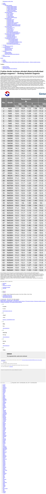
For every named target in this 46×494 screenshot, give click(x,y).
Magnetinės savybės (8, 50)
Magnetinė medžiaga (8, 12)
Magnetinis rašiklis (10, 21)
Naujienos (4, 51)
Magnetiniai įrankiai (8, 26)
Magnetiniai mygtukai (11, 34)
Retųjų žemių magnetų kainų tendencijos (12, 54)
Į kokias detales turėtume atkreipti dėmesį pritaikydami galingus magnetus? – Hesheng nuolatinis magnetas (21, 62)
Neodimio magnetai (8, 5)
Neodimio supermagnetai (4, 302)
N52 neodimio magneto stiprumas (16, 302)
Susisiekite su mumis (6, 56)
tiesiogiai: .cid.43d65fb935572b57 (9, 319)
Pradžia (4, 3)
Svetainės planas (10, 300)
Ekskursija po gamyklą (9, 46)
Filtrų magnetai (10, 28)
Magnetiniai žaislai (8, 18)
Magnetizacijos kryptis (9, 48)
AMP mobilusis (16, 300)
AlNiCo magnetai (10, 13)
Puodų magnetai (10, 30)
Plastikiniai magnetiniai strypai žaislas (13, 24)
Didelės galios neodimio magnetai (6, 301)
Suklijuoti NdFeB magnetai (12, 17)
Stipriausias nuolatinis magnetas (39, 301)
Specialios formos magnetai (12, 11)
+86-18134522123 (6, 328)
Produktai (4, 4)
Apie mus (4, 288)
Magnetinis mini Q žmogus (12, 23)
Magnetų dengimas (8, 49)
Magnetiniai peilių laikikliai (12, 36)
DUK (4, 55)
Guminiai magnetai (10, 16)
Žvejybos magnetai (10, 29)
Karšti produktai (3, 300)
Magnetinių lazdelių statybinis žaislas (13, 25)
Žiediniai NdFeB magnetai (12, 8)
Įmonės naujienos (8, 52)
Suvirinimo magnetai (11, 27)
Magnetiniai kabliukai (11, 35)
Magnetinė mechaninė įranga (10, 37)
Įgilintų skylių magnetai (11, 10)
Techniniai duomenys (6, 47)
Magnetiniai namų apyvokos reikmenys (12, 33)
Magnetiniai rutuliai (10, 19)
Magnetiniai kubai (10, 20)
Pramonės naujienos (8, 53)
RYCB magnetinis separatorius (12, 31)
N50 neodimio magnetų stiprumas (19, 301)
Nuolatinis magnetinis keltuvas (12, 38)
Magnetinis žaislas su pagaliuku (12, 22)
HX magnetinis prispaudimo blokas (15, 41)
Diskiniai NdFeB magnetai (12, 6)
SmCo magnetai (10, 14)
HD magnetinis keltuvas (13, 40)
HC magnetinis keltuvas (13, 39)
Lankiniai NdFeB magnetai (12, 9)
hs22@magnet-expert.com (7, 310)
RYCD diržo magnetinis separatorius (13, 32)
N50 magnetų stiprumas (29, 301)
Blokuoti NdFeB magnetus (12, 7)
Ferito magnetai (10, 15)
